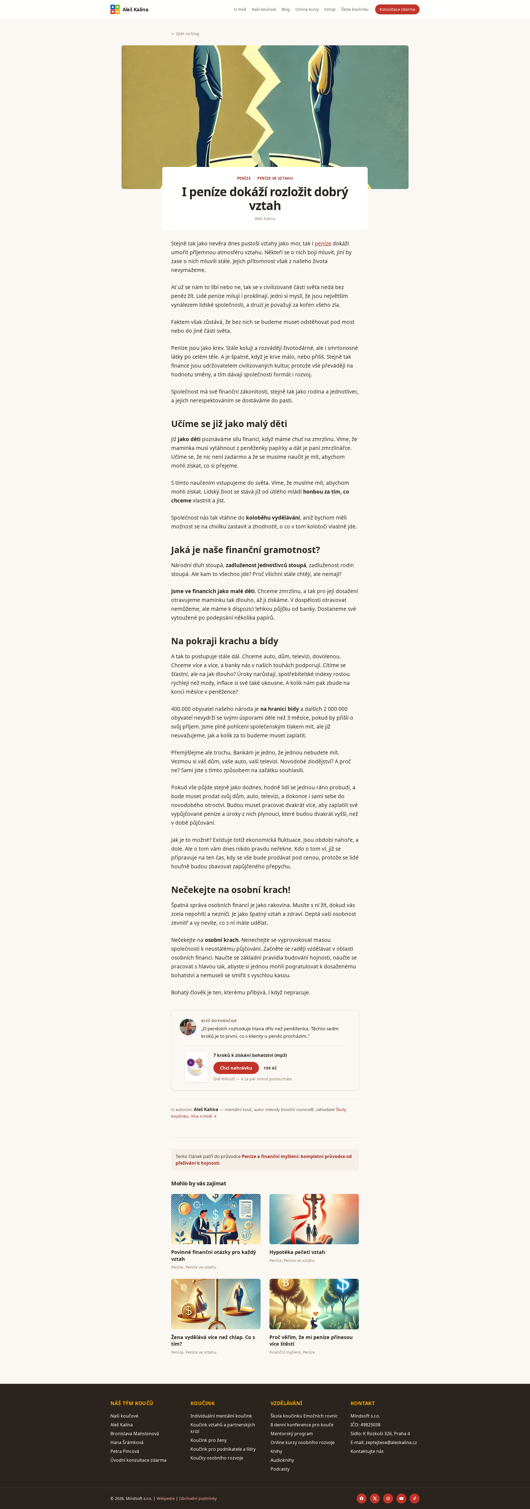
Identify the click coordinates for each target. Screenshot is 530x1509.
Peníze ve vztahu (275, 178)
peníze (323, 243)
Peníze (244, 178)
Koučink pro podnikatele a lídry (223, 1449)
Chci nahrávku (236, 1068)
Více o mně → (204, 1116)
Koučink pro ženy (208, 1440)
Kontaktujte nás (367, 1451)
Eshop (330, 9)
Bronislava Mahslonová (134, 1434)
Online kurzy (307, 9)
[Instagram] (388, 1498)
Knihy (276, 1451)
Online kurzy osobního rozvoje (303, 1442)
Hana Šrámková (127, 1442)
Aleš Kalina (135, 9)
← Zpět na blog (185, 33)
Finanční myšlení (285, 1352)
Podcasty (280, 1469)
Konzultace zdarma (397, 9)
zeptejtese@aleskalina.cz (391, 1442)
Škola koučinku (355, 9)
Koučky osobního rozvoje (216, 1458)
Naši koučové (264, 9)
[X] (375, 1498)
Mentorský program (292, 1434)
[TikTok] (415, 1498)
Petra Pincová (124, 1451)
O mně (240, 9)
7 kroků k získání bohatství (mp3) (250, 1055)
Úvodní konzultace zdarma (138, 1460)
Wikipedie (166, 1498)
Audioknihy (282, 1460)
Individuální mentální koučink (221, 1416)
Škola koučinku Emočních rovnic (304, 1416)
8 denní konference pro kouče (302, 1425)
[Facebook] (362, 1498)
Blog (286, 9)
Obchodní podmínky (198, 1498)
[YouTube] (401, 1498)
